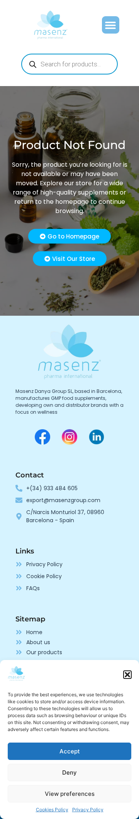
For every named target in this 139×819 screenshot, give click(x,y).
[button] (127, 675)
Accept (69, 751)
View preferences (70, 793)
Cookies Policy (52, 809)
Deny (69, 772)
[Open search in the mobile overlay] (69, 64)
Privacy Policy (87, 809)
